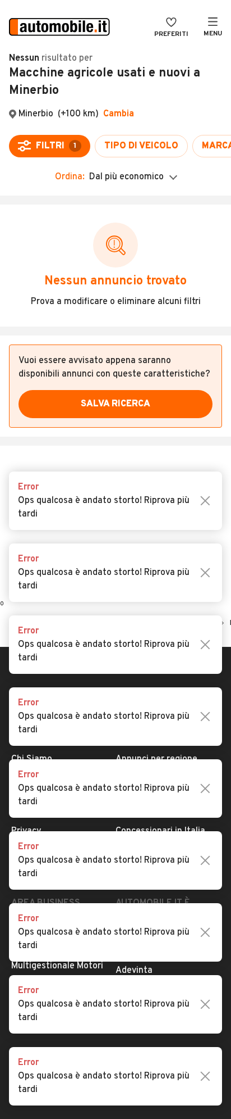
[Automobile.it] (59, 28)
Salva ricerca (115, 404)
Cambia (118, 114)
